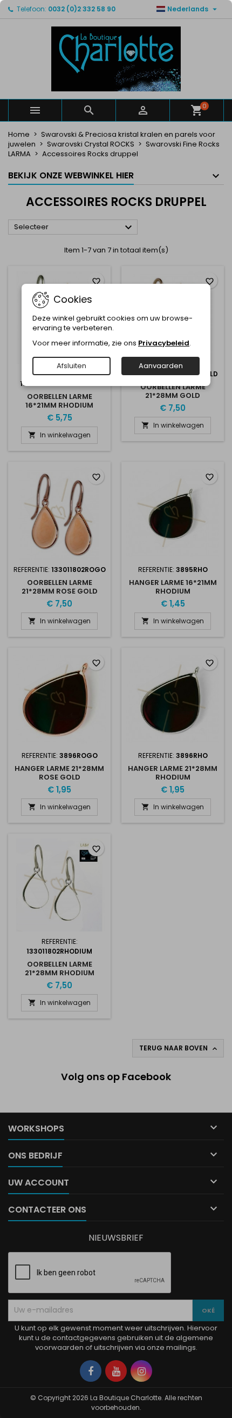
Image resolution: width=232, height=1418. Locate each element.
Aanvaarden (161, 366)
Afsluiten (71, 366)
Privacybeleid (163, 343)
